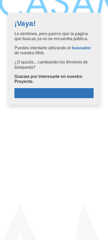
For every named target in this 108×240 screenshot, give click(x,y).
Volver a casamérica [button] (55, 93)
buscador (81, 48)
